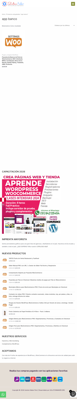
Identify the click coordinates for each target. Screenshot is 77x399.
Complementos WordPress (10, 344)
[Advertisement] (38, 91)
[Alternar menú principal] (73, 4)
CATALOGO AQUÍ (42, 246)
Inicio (3, 14)
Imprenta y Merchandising (10, 341)
